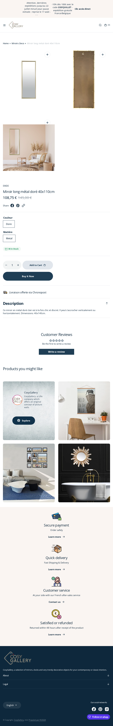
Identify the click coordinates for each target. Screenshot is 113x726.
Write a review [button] (56, 351)
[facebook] (12, 206)
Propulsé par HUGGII (37, 720)
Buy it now (28, 276)
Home (6, 43)
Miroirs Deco (18, 43)
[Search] (100, 25)
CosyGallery (19, 720)
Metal (10, 239)
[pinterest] (18, 206)
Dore (10, 225)
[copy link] (23, 206)
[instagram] (107, 709)
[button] (4, 25)
